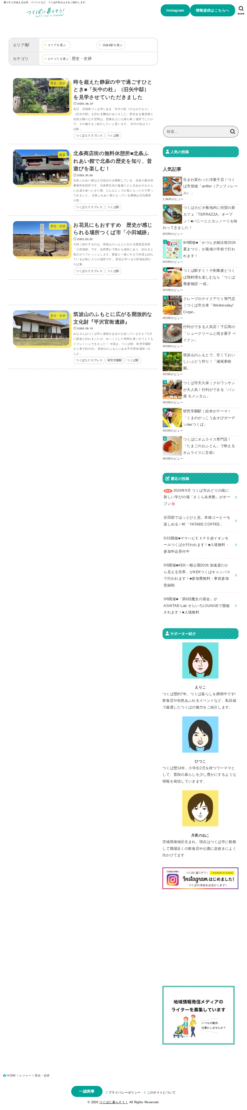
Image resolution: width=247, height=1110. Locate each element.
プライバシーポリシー (125, 1092)
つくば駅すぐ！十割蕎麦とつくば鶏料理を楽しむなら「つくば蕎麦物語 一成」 (209, 277)
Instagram (175, 10)
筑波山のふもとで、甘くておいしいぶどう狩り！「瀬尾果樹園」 (209, 361)
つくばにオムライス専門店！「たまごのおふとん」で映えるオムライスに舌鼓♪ (209, 445)
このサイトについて (161, 1092)
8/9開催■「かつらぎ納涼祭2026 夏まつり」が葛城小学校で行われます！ (209, 249)
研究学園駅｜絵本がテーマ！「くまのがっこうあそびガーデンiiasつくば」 (209, 417)
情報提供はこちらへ (212, 10)
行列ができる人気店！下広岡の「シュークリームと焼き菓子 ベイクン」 (209, 333)
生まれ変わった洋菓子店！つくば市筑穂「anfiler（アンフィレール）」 (210, 186)
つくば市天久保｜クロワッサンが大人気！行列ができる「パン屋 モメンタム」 (209, 389)
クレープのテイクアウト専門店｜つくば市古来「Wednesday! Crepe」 (209, 305)
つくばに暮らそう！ (113, 1102)
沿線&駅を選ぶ (113, 45)
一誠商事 (87, 1091)
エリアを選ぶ (57, 45)
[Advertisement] (83, 293)
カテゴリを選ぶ (58, 59)
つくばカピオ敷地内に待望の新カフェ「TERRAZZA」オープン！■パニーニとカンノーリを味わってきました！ (200, 218)
